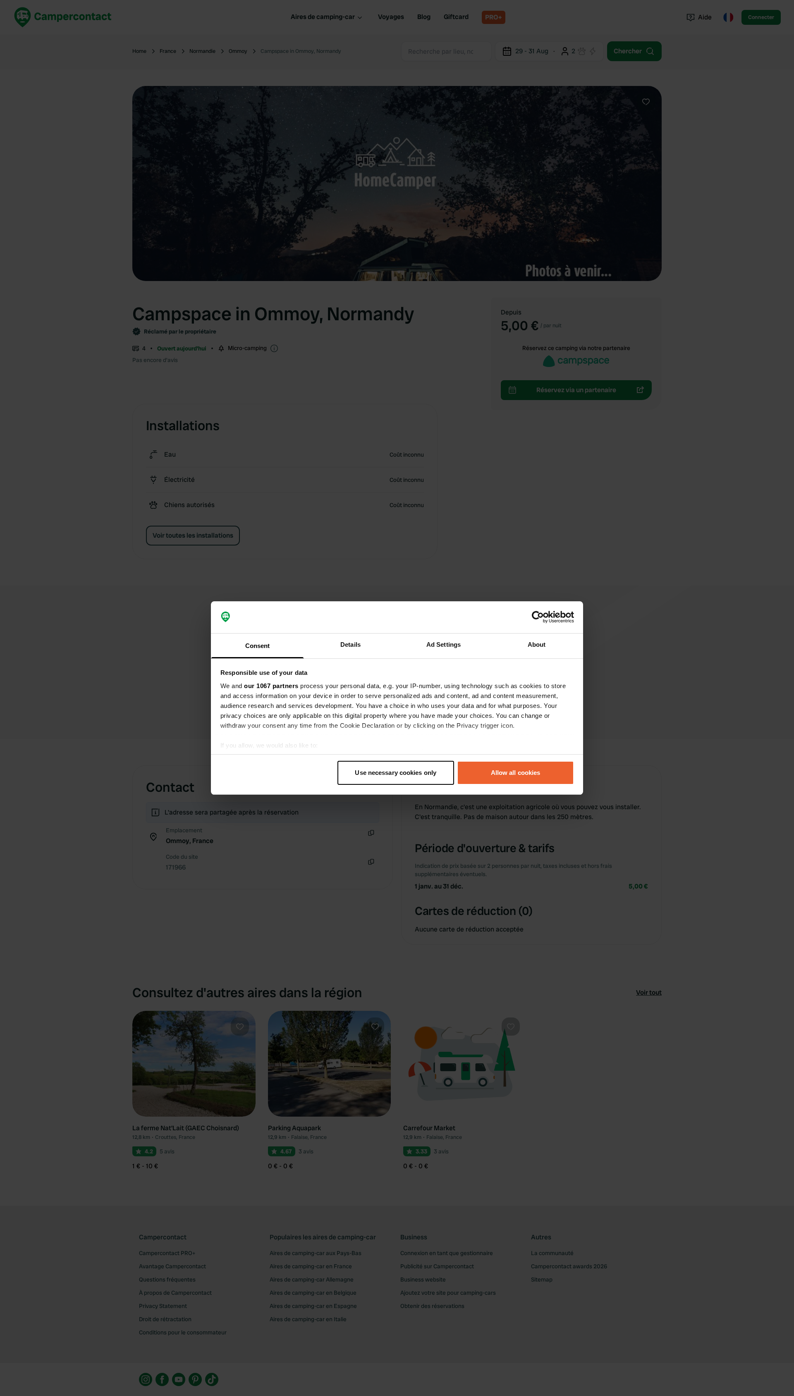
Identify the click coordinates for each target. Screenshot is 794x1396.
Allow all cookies (515, 772)
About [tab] (537, 644)
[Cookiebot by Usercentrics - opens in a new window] (538, 617)
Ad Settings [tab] (443, 644)
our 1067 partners (271, 685)
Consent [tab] (257, 645)
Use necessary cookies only (395, 772)
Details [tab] (350, 644)
